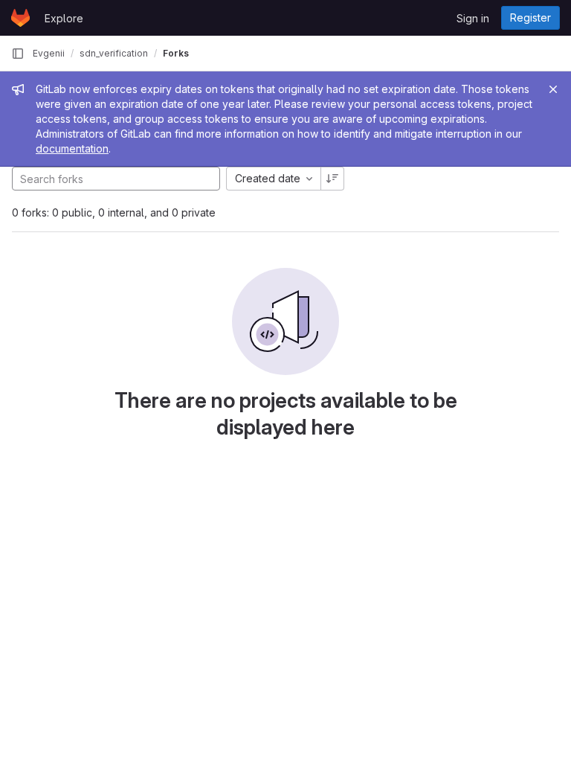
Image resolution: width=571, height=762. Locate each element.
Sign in (473, 18)
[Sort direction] (332, 178)
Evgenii (49, 53)
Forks (176, 53)
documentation (72, 148)
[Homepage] (20, 18)
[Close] (553, 89)
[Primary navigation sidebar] (18, 53)
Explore (64, 18)
